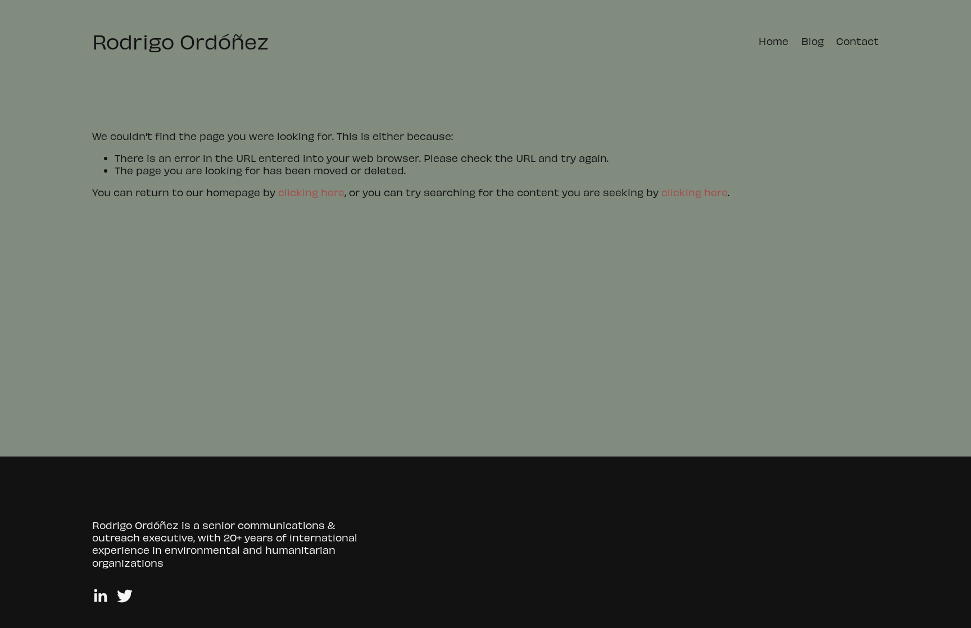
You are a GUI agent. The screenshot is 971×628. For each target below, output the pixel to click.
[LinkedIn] (100, 596)
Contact (857, 41)
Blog (812, 41)
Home (773, 41)
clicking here (311, 192)
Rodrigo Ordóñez (180, 40)
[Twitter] (125, 596)
